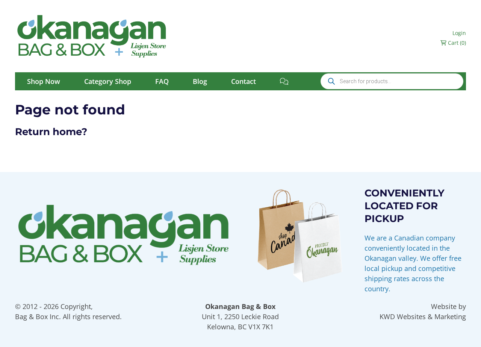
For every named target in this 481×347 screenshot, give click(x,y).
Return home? (51, 132)
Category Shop (107, 81)
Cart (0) (456, 42)
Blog (200, 81)
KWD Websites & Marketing (423, 316)
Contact (243, 81)
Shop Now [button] (43, 81)
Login (459, 33)
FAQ (162, 81)
